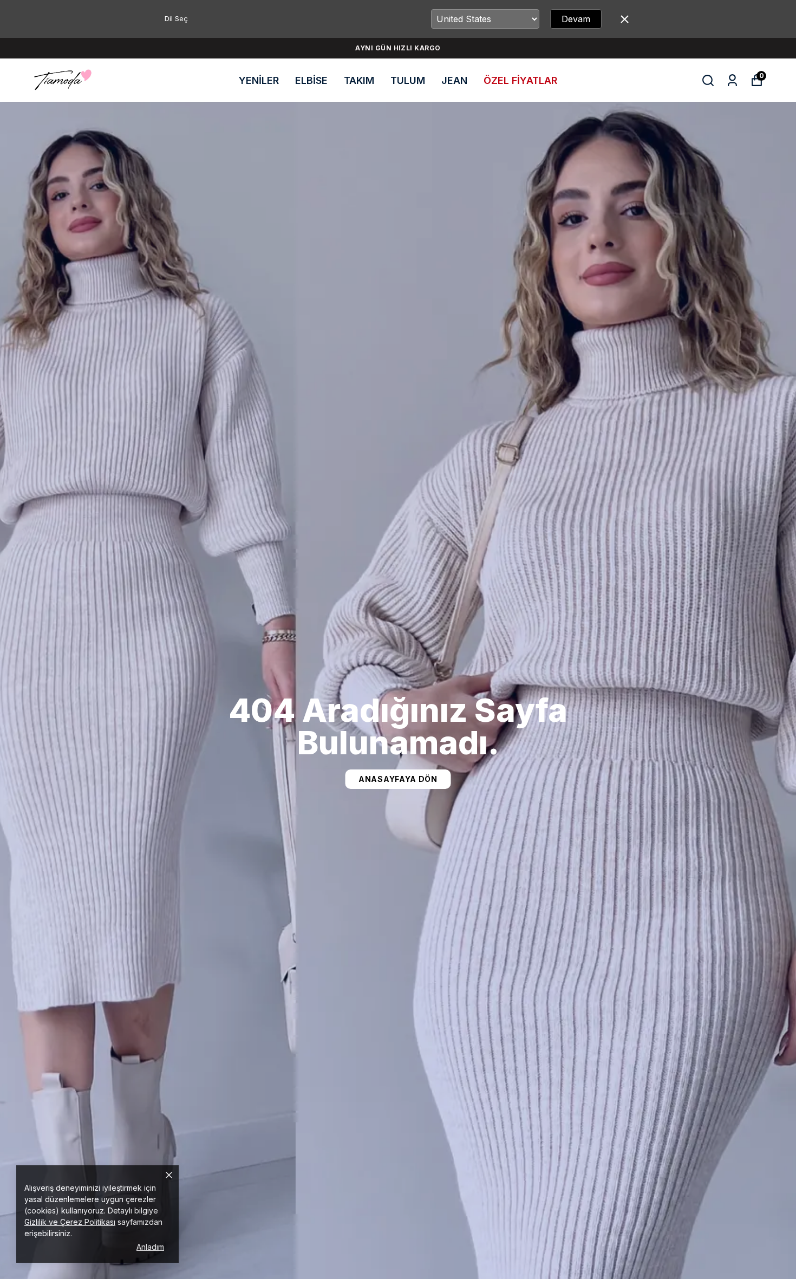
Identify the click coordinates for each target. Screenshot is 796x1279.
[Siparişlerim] (732, 80)
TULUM (407, 80)
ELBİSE (311, 80)
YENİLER (259, 80)
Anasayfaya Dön (398, 779)
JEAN (454, 80)
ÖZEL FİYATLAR (520, 80)
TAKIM (359, 80)
